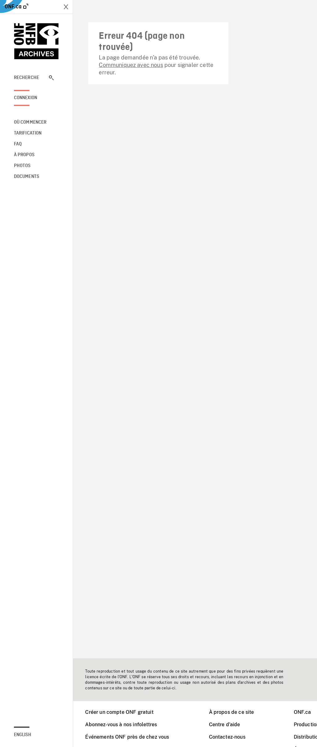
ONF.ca (302, 712)
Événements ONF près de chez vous (127, 737)
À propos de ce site (231, 712)
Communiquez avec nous (131, 65)
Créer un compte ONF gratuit (119, 712)
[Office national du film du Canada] (36, 41)
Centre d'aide (224, 724)
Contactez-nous (227, 737)
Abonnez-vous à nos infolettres (121, 724)
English (22, 734)
